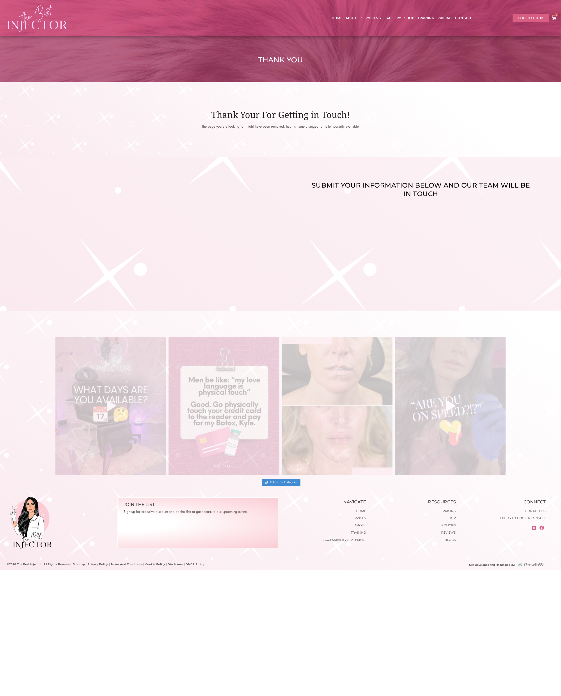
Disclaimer (175, 564)
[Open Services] (380, 18)
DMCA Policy (195, 564)
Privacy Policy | (99, 564)
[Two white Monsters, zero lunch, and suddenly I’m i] (450, 406)
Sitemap (79, 564)
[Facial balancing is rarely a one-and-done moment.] (337, 406)
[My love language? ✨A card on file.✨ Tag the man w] (224, 406)
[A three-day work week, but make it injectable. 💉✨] (110, 406)
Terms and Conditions (127, 564)
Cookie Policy (155, 564)
